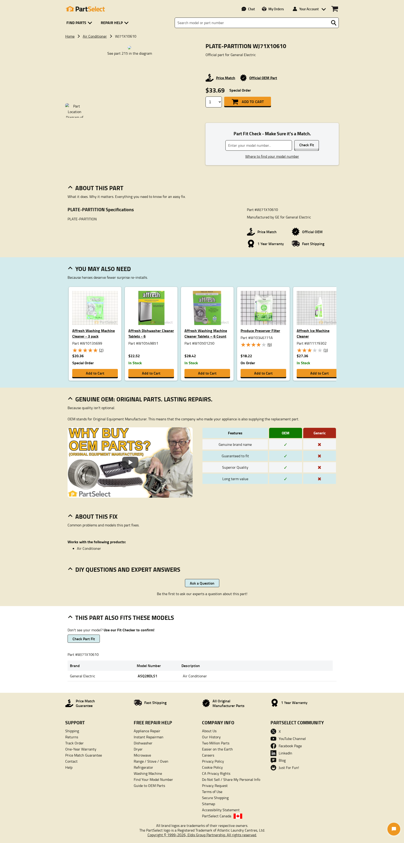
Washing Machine (148, 773)
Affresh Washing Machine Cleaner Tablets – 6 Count (205, 333)
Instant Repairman (148, 736)
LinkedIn (285, 753)
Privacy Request (215, 785)
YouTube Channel (292, 738)
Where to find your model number (272, 156)
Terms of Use (212, 791)
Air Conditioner (95, 36)
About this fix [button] (96, 516)
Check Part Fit (83, 638)
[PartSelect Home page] (85, 9)
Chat (251, 8)
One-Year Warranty (80, 749)
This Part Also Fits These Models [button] (124, 617)
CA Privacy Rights (216, 773)
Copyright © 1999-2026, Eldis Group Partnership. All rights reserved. (202, 834)
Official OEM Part (263, 77)
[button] (80, 23)
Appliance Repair (147, 730)
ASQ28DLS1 (147, 676)
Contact (71, 761)
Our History (211, 736)
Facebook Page (290, 745)
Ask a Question (202, 583)
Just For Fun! (289, 767)
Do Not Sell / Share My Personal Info (231, 779)
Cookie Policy (212, 767)
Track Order (74, 743)
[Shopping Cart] (335, 8)
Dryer (138, 749)
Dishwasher (143, 743)
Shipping (72, 730)
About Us (209, 730)
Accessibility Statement (221, 809)
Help (68, 767)
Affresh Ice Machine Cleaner (313, 333)
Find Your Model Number (153, 779)
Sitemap (208, 803)
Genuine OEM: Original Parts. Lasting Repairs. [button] (144, 399)
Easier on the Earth (217, 749)
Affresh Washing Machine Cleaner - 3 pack (93, 333)
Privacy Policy (213, 761)
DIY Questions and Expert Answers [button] (127, 569)
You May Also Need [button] (103, 268)
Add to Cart (253, 101)
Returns (71, 736)
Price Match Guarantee (83, 755)
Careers (208, 755)
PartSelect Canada (216, 816)
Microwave (142, 755)
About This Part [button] (99, 187)
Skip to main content (202, 25)
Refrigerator (143, 767)
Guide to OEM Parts (149, 785)
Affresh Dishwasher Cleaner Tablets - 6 (151, 333)
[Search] (333, 22)
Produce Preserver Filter (260, 330)
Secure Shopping (215, 797)
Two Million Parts (215, 743)
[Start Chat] (393, 829)
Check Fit (306, 144)
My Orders (276, 8)
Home (70, 36)
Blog (282, 760)
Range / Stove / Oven (151, 761)
